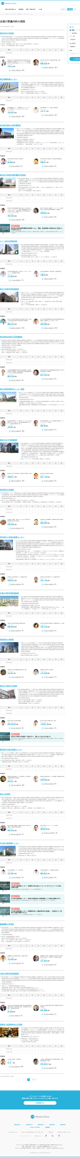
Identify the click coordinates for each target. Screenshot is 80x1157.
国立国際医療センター (8, 79)
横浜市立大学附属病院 (8, 440)
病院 (73, 30)
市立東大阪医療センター (9, 843)
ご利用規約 (50, 1132)
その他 (40, 9)
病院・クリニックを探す (10, 14)
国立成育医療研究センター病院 (12, 389)
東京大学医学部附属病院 (9, 289)
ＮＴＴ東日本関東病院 (8, 241)
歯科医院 (74, 33)
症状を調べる (29, 1124)
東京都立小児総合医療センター (12, 537)
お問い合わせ (38, 1136)
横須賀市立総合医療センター (11, 750)
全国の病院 (19, 14)
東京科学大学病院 (7, 33)
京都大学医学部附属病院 (9, 593)
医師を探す (63, 1124)
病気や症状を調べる (10, 9)
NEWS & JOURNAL (35, 1127)
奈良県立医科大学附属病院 (10, 125)
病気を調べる (17, 1124)
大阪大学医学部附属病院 (9, 974)
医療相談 (21, 9)
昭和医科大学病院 (7, 640)
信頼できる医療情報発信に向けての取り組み (32, 1132)
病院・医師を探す (31, 9)
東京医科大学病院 (7, 490)
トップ (2, 14)
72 (33, 1079)
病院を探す (52, 1124)
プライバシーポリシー (25, 1136)
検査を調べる (41, 1124)
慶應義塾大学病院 (7, 924)
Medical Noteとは (13, 1132)
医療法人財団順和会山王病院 (11, 1025)
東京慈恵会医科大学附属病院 (11, 337)
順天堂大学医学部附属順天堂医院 (13, 175)
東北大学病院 (5, 794)
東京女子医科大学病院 (8, 686)
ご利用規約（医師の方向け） (64, 1132)
